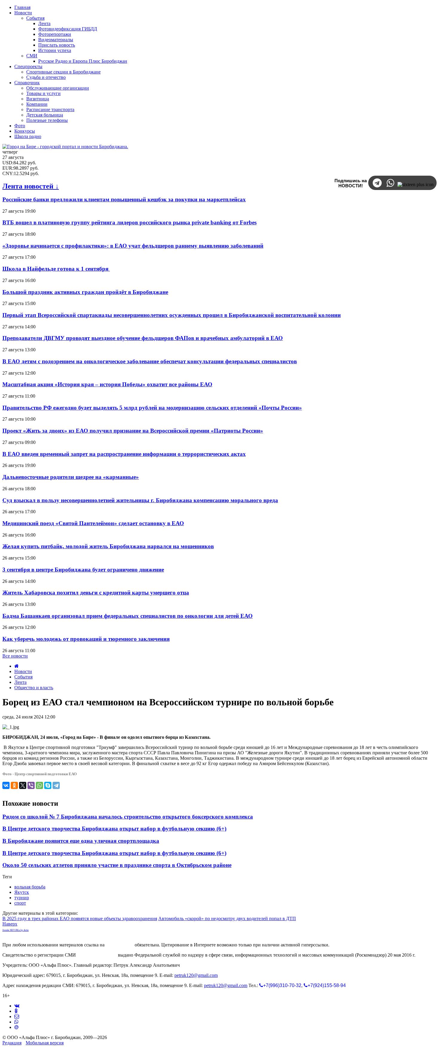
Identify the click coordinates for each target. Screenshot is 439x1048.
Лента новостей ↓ (30, 186)
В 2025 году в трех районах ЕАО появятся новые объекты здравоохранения (79, 918)
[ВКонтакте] (6, 785)
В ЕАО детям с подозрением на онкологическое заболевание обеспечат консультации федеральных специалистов (149, 361)
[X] (22, 785)
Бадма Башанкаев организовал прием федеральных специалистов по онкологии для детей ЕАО (127, 616)
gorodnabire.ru (119, 944)
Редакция (12, 1042)
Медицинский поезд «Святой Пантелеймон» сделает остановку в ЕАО (93, 523)
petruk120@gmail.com (196, 975)
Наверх (9, 923)
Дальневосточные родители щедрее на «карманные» (70, 477)
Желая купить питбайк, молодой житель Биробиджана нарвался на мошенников (108, 546)
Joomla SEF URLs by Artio (15, 930)
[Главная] (16, 666)
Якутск (21, 892)
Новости (23, 671)
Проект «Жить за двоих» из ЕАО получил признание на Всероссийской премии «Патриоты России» (132, 431)
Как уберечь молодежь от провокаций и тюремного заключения (86, 639)
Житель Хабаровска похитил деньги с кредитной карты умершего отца (95, 592)
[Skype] (47, 785)
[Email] (16, 1027)
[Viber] (31, 785)
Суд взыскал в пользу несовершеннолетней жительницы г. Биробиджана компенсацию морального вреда (140, 500)
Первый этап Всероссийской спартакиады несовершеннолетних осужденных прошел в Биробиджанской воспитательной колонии (171, 315)
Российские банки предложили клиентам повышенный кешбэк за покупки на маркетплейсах (124, 199)
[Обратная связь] (16, 1016)
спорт (20, 902)
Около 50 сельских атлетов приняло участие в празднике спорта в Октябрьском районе (116, 865)
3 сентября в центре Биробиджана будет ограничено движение (83, 569)
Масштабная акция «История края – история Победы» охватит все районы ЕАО (107, 384)
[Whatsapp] (16, 1021)
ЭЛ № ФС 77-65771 (97, 954)
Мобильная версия (45, 1042)
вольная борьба (29, 886)
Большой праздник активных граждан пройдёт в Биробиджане (85, 292)
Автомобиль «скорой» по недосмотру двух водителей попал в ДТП (227, 918)
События (23, 676)
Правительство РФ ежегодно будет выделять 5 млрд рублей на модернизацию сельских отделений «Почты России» (152, 408)
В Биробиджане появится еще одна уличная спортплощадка (80, 841)
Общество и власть (33, 687)
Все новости (15, 655)
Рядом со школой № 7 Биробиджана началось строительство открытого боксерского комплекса (127, 816)
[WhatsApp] (39, 785)
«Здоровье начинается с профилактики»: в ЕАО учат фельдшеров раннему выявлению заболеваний (132, 246)
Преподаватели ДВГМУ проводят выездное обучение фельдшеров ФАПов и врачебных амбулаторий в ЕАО (142, 338)
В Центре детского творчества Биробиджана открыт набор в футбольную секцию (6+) (114, 828)
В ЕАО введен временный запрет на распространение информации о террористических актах (124, 454)
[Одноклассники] (14, 785)
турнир (21, 897)
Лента (20, 682)
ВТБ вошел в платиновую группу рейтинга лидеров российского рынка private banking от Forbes (129, 222)
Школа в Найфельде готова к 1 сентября (56, 269)
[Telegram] (56, 785)
